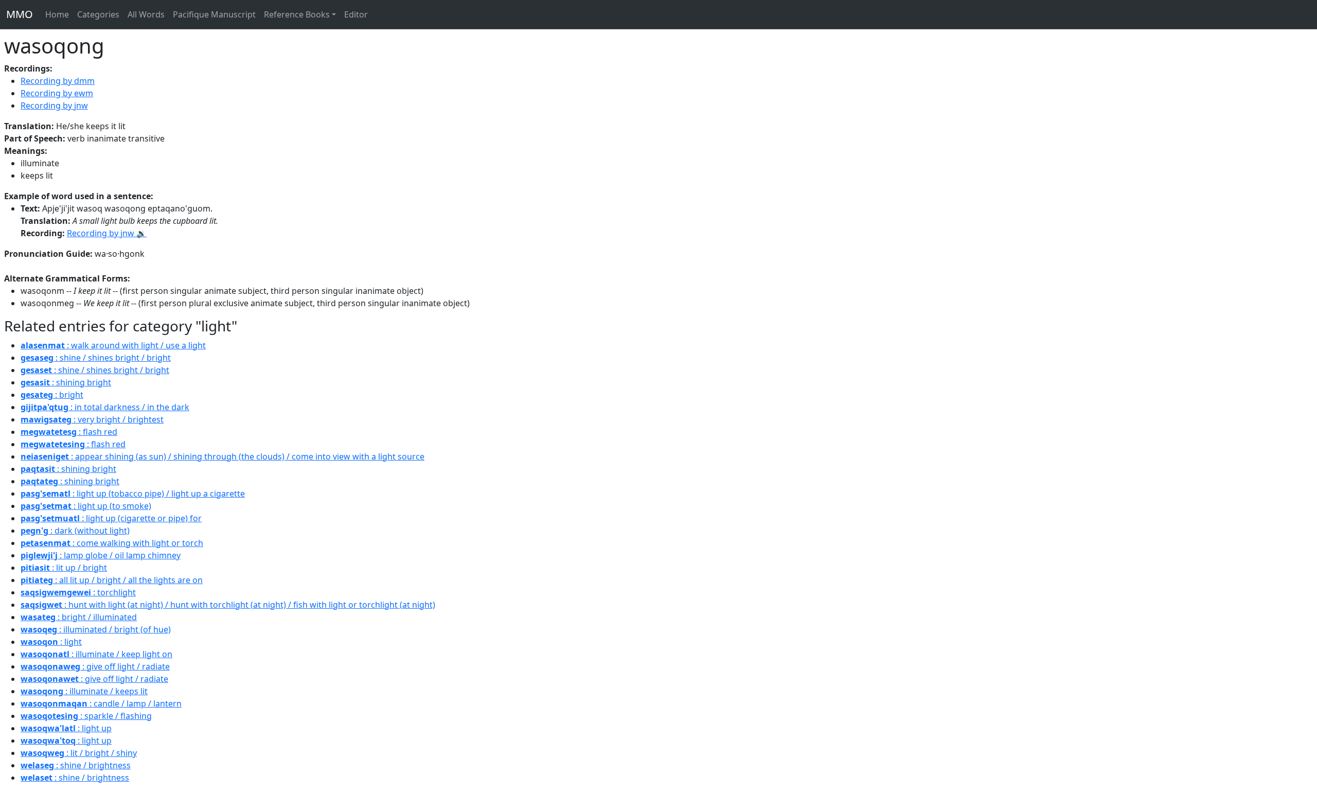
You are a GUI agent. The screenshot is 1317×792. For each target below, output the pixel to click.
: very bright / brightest (92, 419)
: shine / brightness (76, 765)
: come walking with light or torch (112, 543)
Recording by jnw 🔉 (107, 233)
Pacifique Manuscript (214, 14)
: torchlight (78, 592)
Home (57, 14)
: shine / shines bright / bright (96, 357)
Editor (356, 14)
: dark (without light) (75, 530)
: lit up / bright (64, 567)
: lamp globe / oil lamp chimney (101, 555)
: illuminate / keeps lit (84, 691)
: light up (66, 728)
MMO (19, 14)
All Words (146, 14)
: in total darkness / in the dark (105, 407)
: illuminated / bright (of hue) (96, 629)
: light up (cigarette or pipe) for (111, 518)
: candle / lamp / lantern (101, 703)
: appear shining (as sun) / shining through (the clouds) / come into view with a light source (222, 456)
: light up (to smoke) (86, 506)
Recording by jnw (54, 105)
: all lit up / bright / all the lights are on (112, 580)
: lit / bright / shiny (79, 753)
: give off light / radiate (95, 666)
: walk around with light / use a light (113, 345)
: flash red (69, 431)
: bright (52, 394)
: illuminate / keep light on (96, 654)
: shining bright (66, 382)
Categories (98, 14)
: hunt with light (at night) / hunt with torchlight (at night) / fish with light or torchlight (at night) (228, 604)
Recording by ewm (57, 93)
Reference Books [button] (297, 14)
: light (51, 641)
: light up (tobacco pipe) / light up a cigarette (133, 493)
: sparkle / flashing (86, 715)
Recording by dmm (58, 80)
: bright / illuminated (79, 617)
